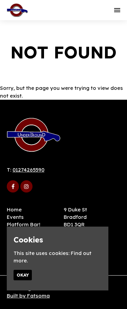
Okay (23, 275)
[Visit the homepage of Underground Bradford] (17, 10)
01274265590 (28, 169)
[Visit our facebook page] (13, 186)
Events (15, 217)
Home (14, 209)
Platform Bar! (23, 224)
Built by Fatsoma (28, 295)
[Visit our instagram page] (26, 186)
